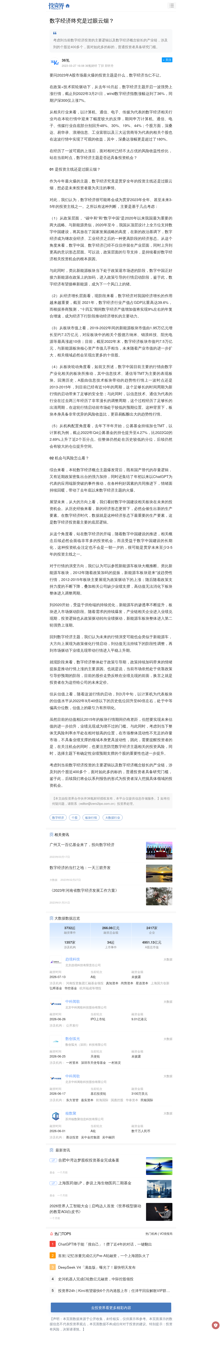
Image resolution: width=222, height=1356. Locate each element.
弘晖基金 (56, 988)
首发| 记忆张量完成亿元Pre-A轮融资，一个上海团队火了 (104, 1255)
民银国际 (147, 1100)
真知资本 (112, 983)
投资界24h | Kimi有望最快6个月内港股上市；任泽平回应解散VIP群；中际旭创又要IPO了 (114, 1291)
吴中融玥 (108, 1137)
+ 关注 (167, 60)
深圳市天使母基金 (93, 1062)
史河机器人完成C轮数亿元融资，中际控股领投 (96, 1278)
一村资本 (72, 1062)
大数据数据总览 (67, 918)
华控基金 (71, 988)
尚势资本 (127, 983)
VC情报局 (166, 1233)
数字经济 (58, 817)
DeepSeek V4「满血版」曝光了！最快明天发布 (97, 1267)
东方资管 (72, 1100)
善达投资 (72, 1137)
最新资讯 (63, 1149)
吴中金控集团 (90, 1137)
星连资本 (142, 983)
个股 (75, 817)
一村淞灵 (114, 1062)
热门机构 (151, 1233)
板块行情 (91, 817)
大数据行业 (112, 817)
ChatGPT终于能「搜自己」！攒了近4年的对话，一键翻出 (105, 1244)
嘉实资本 (87, 1100)
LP (53, 1160)
